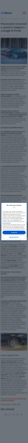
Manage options (14, 237)
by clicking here (6, 223)
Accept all (14, 232)
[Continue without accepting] (14, 207)
